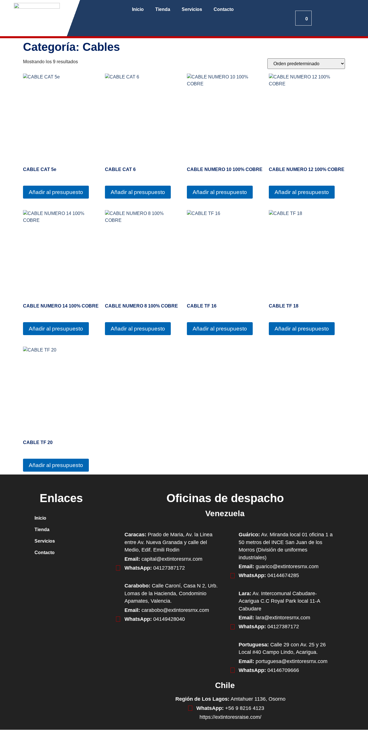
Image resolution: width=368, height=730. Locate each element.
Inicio (138, 9)
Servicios (192, 9)
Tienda (162, 9)
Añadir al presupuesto (56, 192)
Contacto (224, 9)
